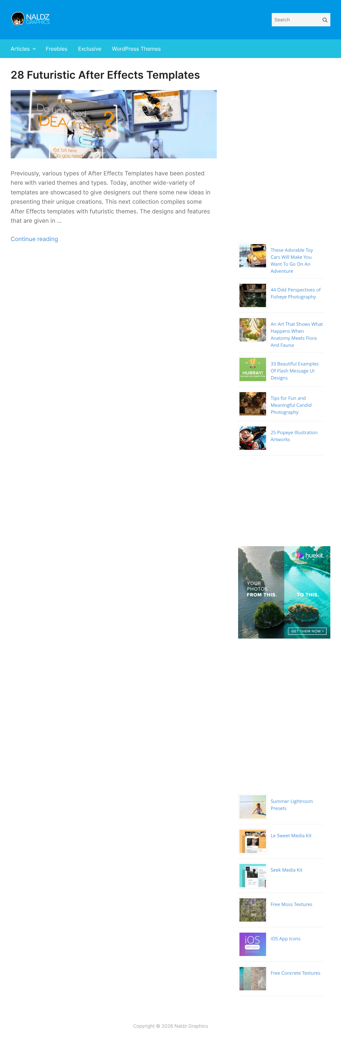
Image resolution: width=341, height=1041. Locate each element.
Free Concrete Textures (295, 973)
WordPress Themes (136, 48)
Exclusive (89, 48)
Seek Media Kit (287, 870)
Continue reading (34, 239)
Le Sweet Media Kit (291, 836)
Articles (20, 48)
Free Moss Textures (291, 904)
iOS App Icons (286, 939)
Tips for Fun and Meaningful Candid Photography (291, 405)
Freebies (56, 48)
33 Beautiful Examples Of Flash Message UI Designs (295, 371)
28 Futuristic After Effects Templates (105, 74)
